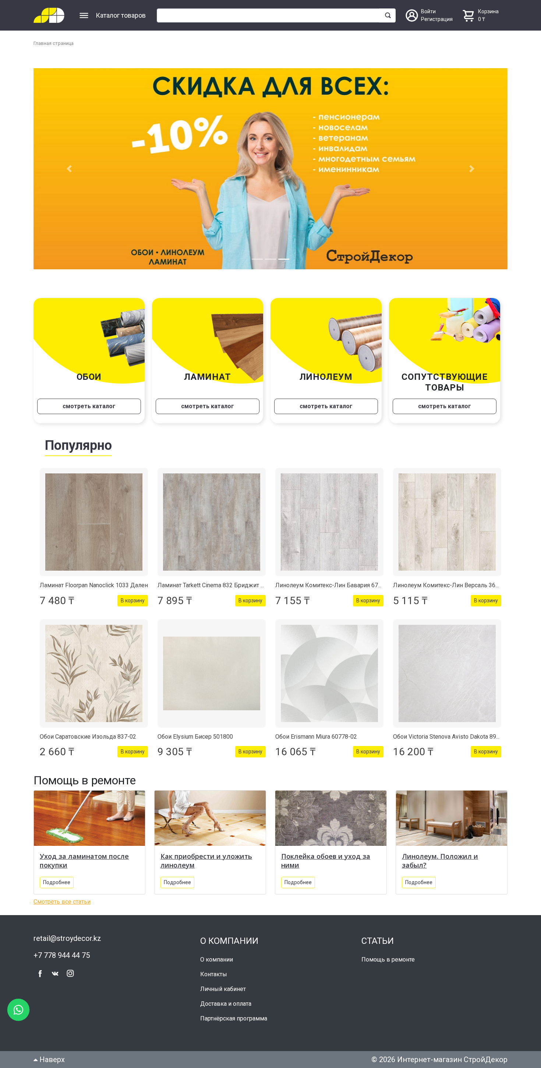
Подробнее (56, 883)
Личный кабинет (223, 989)
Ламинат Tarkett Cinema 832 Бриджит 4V (213, 585)
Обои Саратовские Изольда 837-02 (88, 737)
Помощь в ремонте (388, 960)
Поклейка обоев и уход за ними (325, 861)
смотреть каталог (89, 406)
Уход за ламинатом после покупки (84, 861)
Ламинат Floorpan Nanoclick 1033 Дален (94, 585)
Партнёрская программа (233, 1019)
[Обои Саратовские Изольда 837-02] (94, 674)
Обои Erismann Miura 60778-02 (316, 737)
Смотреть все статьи (62, 902)
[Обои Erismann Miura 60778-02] (329, 674)
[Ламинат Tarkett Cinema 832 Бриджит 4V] (212, 523)
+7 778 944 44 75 (61, 956)
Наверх (51, 1060)
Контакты (213, 974)
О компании (216, 960)
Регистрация (437, 19)
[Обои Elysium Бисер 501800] (212, 674)
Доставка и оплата (225, 1004)
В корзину (133, 601)
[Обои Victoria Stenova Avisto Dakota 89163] (447, 674)
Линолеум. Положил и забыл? (440, 861)
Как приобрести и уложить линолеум (206, 861)
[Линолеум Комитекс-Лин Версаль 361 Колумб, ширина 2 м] (447, 523)
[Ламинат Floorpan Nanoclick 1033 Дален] (94, 523)
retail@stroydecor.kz (67, 939)
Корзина (488, 11)
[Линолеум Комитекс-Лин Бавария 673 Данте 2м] (329, 523)
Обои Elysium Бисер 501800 (195, 737)
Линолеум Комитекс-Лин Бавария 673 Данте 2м (342, 585)
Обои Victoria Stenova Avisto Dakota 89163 (449, 737)
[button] (69, 169)
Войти (428, 11)
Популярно (78, 446)
